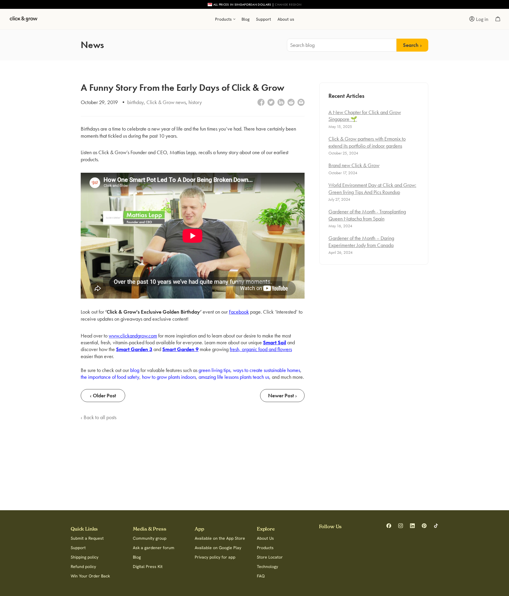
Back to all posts (100, 417)
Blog (137, 557)
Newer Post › (282, 395)
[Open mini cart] (497, 19)
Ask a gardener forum (153, 547)
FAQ (261, 576)
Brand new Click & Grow (353, 165)
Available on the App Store (220, 538)
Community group (149, 538)
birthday (135, 102)
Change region (288, 4)
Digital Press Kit (148, 566)
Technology (267, 566)
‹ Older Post (103, 395)
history (195, 102)
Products (265, 547)
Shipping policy (84, 557)
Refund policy (83, 566)
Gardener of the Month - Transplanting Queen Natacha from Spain (367, 215)
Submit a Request (87, 538)
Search (411, 45)
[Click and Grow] (23, 20)
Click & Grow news (166, 102)
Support (78, 547)
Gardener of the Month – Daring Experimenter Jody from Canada (361, 241)
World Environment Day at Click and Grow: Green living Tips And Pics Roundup (372, 188)
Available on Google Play (218, 547)
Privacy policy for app (215, 557)
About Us (265, 538)
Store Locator (270, 557)
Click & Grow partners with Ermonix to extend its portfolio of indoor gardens (367, 142)
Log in (482, 19)
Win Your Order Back (90, 576)
